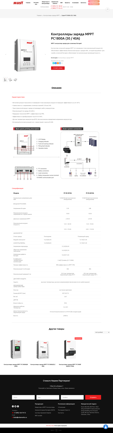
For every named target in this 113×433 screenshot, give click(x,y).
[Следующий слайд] (45, 54)
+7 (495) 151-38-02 (56, 6)
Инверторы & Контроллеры (46, 2)
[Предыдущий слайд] (6, 54)
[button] (58, 68)
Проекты (67, 2)
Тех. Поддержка (94, 4)
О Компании (61, 407)
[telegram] (13, 406)
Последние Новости (64, 410)
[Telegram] (60, 63)
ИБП (61, 2)
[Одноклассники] (58, 63)
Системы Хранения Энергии (43, 412)
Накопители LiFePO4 (55, 2)
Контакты (83, 2)
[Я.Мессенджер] (53, 63)
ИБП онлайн (38, 415)
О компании (75, 2)
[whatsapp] (15, 406)
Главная (28, 2)
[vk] (18, 406)
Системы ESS (36, 3)
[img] (18, 2)
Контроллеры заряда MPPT (51, 15)
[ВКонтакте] (56, 63)
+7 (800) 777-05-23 (56, 8)
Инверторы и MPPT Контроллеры (45, 407)
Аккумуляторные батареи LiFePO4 (45, 410)
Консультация (94, 1)
